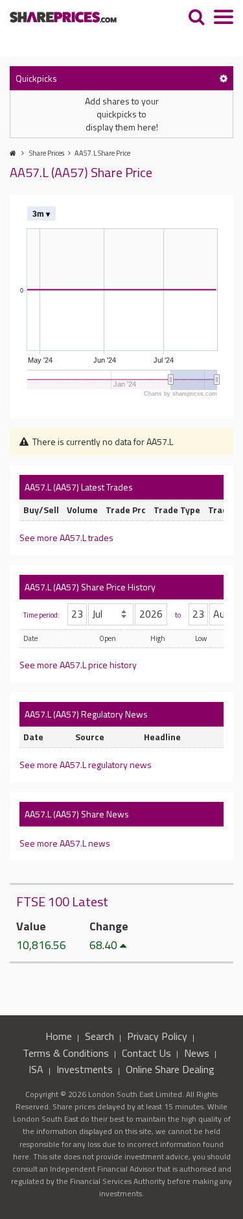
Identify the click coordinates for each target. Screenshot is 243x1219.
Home (58, 1036)
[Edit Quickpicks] (223, 78)
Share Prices (46, 153)
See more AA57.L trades (66, 537)
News (196, 1053)
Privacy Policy (157, 1036)
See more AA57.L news (64, 843)
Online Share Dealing (170, 1069)
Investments (84, 1069)
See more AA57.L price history (78, 664)
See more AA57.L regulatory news (85, 764)
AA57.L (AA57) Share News (77, 814)
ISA (36, 1069)
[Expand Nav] (223, 18)
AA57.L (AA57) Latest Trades (79, 487)
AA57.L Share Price (102, 153)
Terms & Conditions (66, 1053)
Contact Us (146, 1053)
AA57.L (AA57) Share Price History (90, 587)
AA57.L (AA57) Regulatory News (86, 714)
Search (99, 1036)
